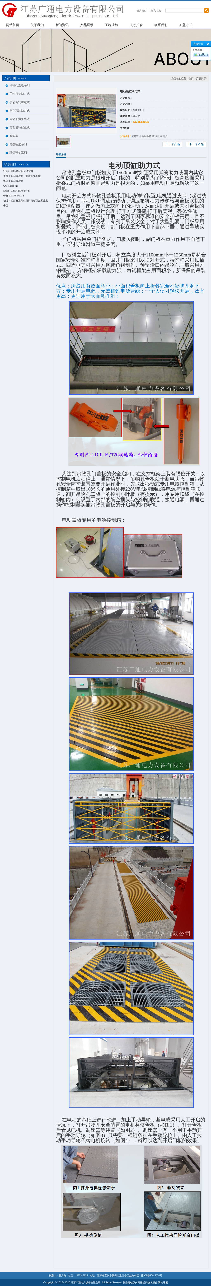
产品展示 (86, 25)
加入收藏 (156, 10)
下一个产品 (196, 144)
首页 (191, 78)
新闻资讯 (62, 25)
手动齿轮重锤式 (19, 102)
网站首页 (12, 25)
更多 (165, 136)
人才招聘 (136, 25)
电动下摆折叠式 (19, 119)
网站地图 (163, 1282)
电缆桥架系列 (18, 144)
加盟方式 (185, 25)
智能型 (13, 135)
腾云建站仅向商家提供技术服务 (140, 1282)
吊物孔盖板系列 (19, 85)
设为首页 (142, 10)
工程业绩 (111, 25)
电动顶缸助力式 (19, 110)
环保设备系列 (18, 152)
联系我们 (161, 25)
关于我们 (37, 25)
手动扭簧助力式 (19, 93)
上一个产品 (172, 144)
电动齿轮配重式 (19, 127)
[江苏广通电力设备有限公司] (64, 18)
